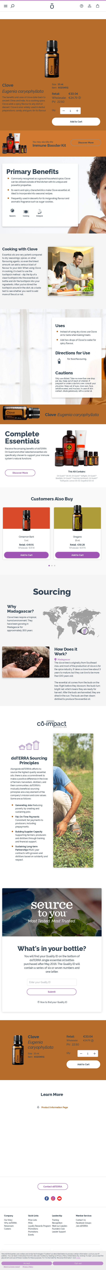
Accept (26, 1263)
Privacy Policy (28, 1267)
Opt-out (78, 1263)
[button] (49, 565)
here (78, 1258)
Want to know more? (12, 1267)
